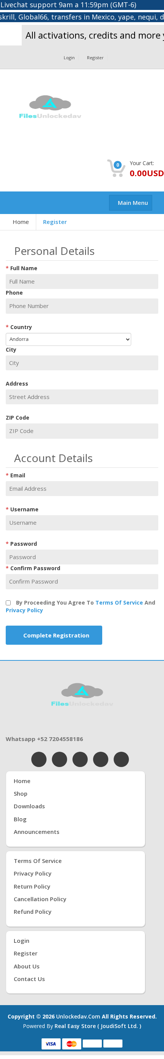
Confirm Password (35, 568)
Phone (14, 292)
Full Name (23, 268)
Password (23, 543)
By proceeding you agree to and (80, 606)
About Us (27, 966)
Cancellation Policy (40, 899)
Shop (20, 793)
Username (24, 509)
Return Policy (32, 886)
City (11, 349)
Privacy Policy (24, 610)
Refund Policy (32, 911)
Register (95, 57)
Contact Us (29, 979)
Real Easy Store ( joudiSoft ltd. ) (98, 1026)
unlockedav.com (78, 1016)
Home (21, 221)
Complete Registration (56, 635)
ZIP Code (17, 417)
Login (69, 57)
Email (17, 475)
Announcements (36, 831)
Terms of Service (119, 602)
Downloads (29, 806)
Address (17, 383)
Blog (20, 819)
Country (21, 327)
